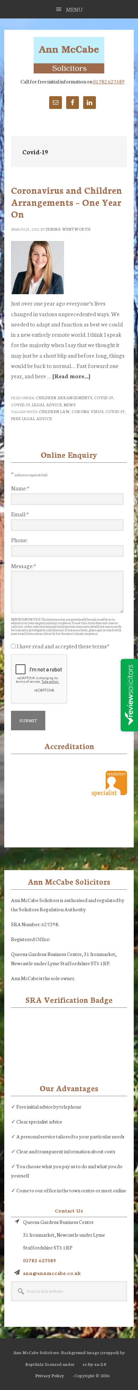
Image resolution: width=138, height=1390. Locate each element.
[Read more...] (71, 376)
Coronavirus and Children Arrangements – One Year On (66, 201)
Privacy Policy (49, 1375)
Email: (20, 514)
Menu (74, 9)
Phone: (19, 539)
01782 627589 (109, 81)
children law (54, 411)
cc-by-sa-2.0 (94, 1364)
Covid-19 (103, 397)
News (70, 404)
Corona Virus (87, 411)
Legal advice (47, 404)
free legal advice (31, 418)
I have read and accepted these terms (63, 646)
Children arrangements (64, 397)
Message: (23, 565)
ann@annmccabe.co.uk (52, 1272)
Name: (20, 488)
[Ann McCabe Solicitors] (69, 56)
